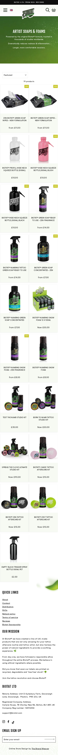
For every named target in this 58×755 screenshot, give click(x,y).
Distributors (7, 607)
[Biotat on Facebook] (8, 722)
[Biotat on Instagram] (3, 722)
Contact (6, 603)
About (5, 599)
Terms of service (10, 617)
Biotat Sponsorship (11, 624)
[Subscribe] (49, 739)
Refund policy (9, 614)
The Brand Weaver (40, 748)
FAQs (4, 610)
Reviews (6, 621)
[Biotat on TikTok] (13, 722)
